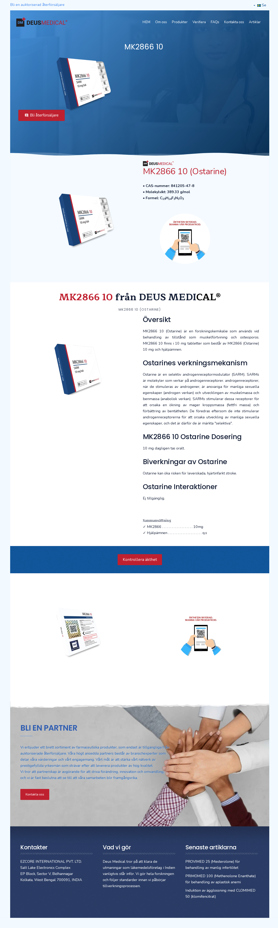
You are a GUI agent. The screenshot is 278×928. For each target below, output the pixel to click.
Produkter (180, 22)
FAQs (215, 22)
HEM (146, 22)
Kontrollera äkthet (140, 559)
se (263, 5)
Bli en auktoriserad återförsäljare (37, 4)
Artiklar (255, 22)
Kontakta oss (234, 22)
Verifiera (199, 22)
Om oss (161, 22)
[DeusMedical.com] (41, 22)
